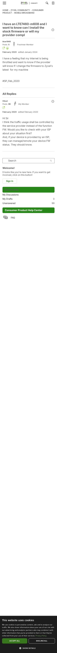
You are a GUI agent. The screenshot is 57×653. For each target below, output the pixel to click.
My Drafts (28, 198)
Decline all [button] (41, 641)
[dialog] (28, 634)
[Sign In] (52, 3)
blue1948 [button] (6, 41)
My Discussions (10, 194)
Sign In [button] (9, 181)
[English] (28, 3)
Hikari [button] (5, 101)
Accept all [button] (14, 641)
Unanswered (28, 203)
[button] (53, 30)
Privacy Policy (41, 635)
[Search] (47, 3)
